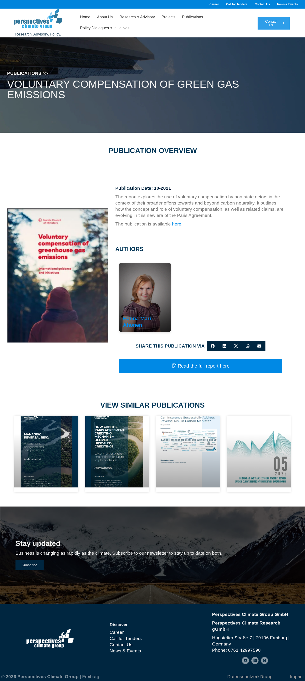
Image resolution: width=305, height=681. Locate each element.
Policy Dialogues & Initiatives (104, 28)
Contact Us (262, 4)
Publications (192, 17)
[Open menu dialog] (245, 660)
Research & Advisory (137, 17)
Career (214, 4)
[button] (213, 346)
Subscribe (29, 565)
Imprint (297, 676)
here (176, 223)
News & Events (287, 4)
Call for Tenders (237, 4)
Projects (168, 17)
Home (85, 17)
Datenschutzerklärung (250, 676)
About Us (105, 17)
